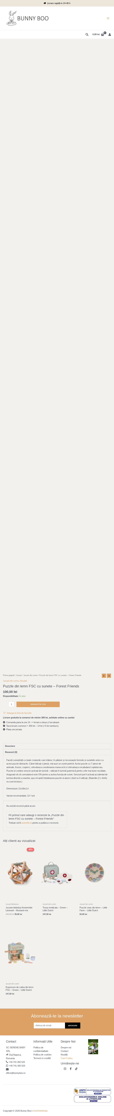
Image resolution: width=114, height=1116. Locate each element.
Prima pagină (8, 675)
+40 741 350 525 (17, 1062)
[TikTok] (76, 1068)
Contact (64, 1051)
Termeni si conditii (42, 1058)
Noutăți (64, 1054)
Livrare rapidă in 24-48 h (58, 3)
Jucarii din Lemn (30, 675)
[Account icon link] (109, 34)
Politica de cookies (42, 1054)
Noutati (23, 681)
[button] (17, 713)
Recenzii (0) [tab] (11, 752)
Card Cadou (66, 1058)
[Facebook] (70, 1068)
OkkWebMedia (40, 1111)
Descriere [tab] (10, 746)
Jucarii (19, 675)
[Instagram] (65, 1068)
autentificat (26, 823)
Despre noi (66, 1047)
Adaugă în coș (38, 704)
